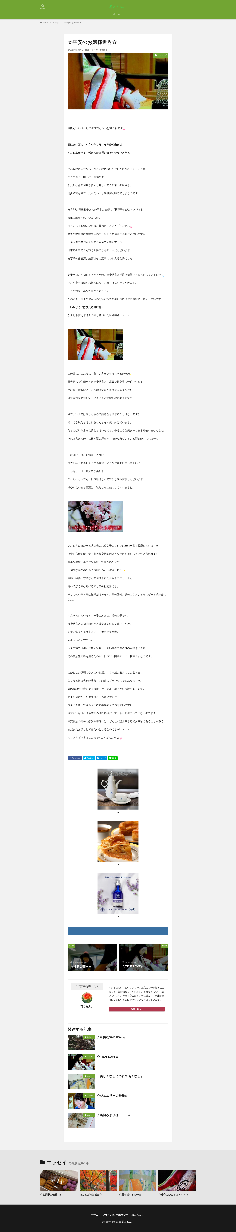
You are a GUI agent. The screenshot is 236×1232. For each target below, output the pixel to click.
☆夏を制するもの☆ (130, 1194)
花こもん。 (128, 1221)
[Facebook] (75, 758)
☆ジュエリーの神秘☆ (112, 1095)
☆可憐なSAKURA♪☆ (111, 1037)
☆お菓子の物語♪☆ (50, 1194)
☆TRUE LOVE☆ (108, 1056)
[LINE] (113, 758)
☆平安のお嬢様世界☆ (73, 22)
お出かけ (90, 1037)
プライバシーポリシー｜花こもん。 (124, 1214)
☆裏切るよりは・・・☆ (114, 1115)
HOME (45, 22)
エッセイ (56, 22)
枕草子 (104, 50)
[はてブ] (101, 758)
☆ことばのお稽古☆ (91, 1194)
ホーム (116, 14)
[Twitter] (89, 758)
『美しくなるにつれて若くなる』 (120, 1076)
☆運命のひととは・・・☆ (173, 1194)
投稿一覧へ (136, 1009)
